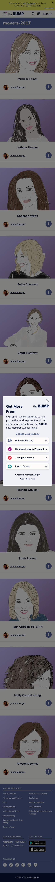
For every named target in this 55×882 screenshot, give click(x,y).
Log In (37, 474)
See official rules (28, 479)
